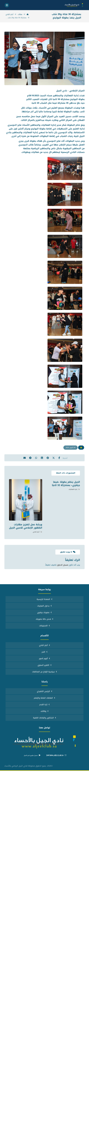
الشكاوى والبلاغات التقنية (43, 718)
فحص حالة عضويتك (43, 619)
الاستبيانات (43, 625)
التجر (43, 652)
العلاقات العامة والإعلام (43, 698)
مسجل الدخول (62, 565)
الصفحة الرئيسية (43, 599)
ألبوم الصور (43, 658)
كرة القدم (43, 704)
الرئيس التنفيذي (43, 691)
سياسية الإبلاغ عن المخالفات (43, 671)
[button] (7, 5)
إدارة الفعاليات (73, 489)
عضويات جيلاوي (43, 612)
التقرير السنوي (43, 665)
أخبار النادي (36, 532)
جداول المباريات (43, 606)
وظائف (43, 711)
